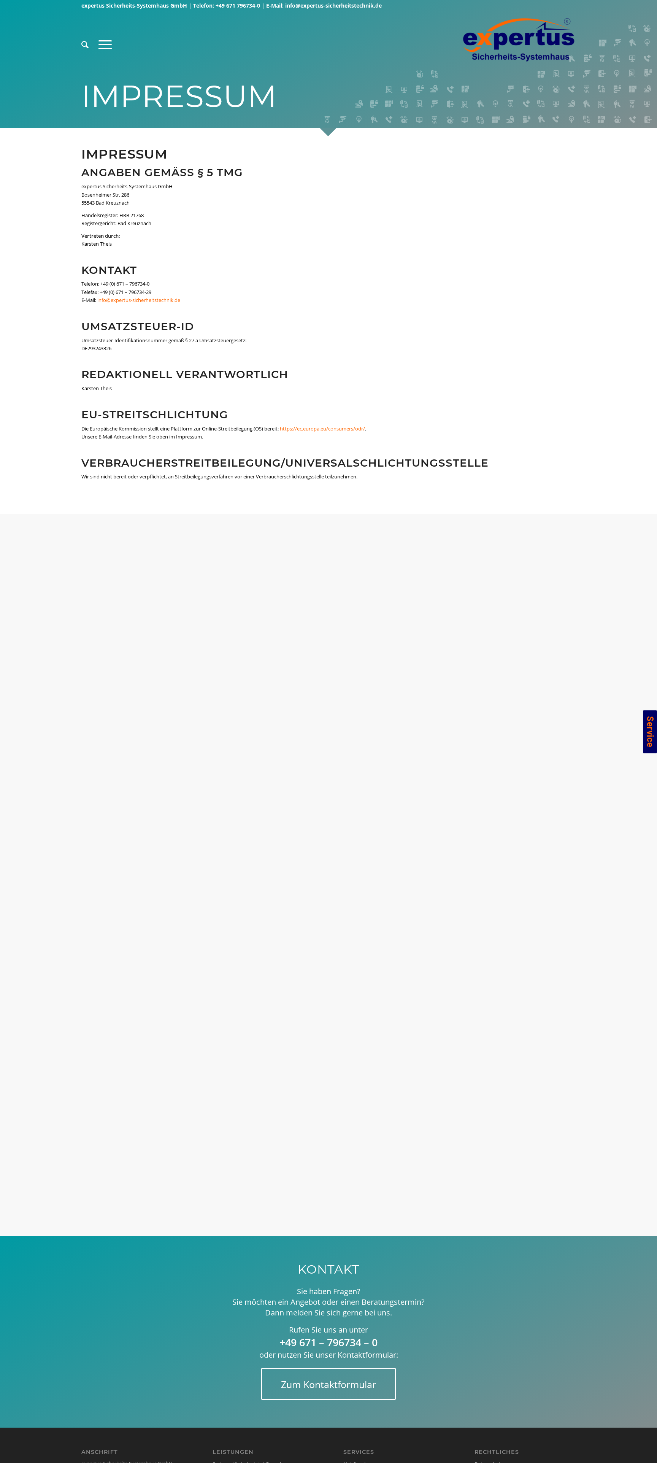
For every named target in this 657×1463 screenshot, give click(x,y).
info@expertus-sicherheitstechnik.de (333, 5)
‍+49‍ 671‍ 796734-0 (238, 5)
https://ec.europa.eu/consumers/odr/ (322, 428)
